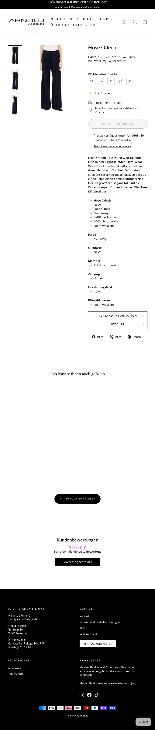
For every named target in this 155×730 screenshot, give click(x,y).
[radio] (91, 81)
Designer (85, 19)
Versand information (117, 315)
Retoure (117, 324)
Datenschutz (15, 674)
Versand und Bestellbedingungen (100, 622)
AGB (82, 628)
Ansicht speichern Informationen (112, 146)
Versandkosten (117, 61)
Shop (104, 19)
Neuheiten (62, 19)
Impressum (14, 668)
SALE (95, 24)
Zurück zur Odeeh (80, 498)
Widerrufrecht (88, 634)
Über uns (60, 24)
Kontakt (84, 616)
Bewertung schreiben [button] (77, 562)
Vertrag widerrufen (97, 643)
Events (80, 24)
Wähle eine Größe (102, 74)
